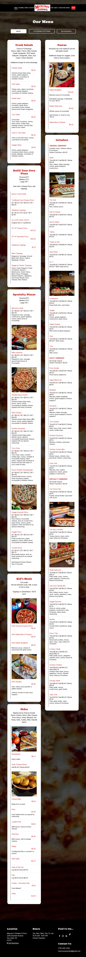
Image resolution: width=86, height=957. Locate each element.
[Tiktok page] (69, 934)
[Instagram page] (62, 936)
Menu (16, 7)
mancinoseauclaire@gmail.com (69, 951)
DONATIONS (62, 7)
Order (73, 7)
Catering (21, 7)
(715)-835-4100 (64, 948)
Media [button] (68, 7)
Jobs (52, 7)
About (56, 7)
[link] (42, 8)
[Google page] (66, 936)
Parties (31, 7)
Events (26, 7)
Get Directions (13, 943)
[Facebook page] (59, 936)
